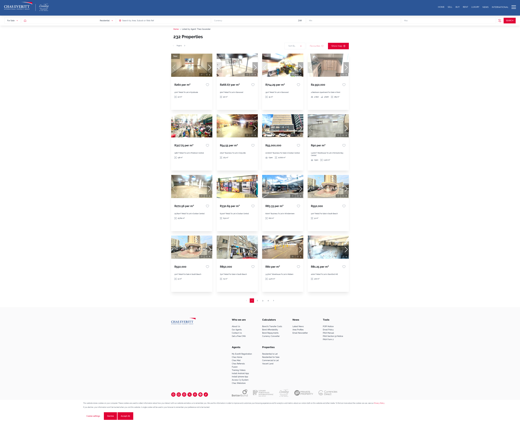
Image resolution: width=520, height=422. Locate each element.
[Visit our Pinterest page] (200, 394)
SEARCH (509, 20)
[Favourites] (207, 84)
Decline (110, 416)
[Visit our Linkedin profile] (179, 394)
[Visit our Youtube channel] (195, 394)
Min (310, 20)
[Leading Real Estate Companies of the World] (44, 7)
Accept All (125, 416)
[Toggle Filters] (500, 20)
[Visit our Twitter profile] (189, 394)
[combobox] (132, 20)
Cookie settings (93, 416)
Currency (218, 20)
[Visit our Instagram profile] (184, 394)
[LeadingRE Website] (284, 393)
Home (176, 29)
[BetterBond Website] (240, 393)
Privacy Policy (379, 403)
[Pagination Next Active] (185, 45)
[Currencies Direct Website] (327, 392)
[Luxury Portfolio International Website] (263, 393)
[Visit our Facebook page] (173, 394)
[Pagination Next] (273, 300)
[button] (209, 67)
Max (406, 20)
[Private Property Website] (303, 393)
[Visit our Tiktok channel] (206, 394)
